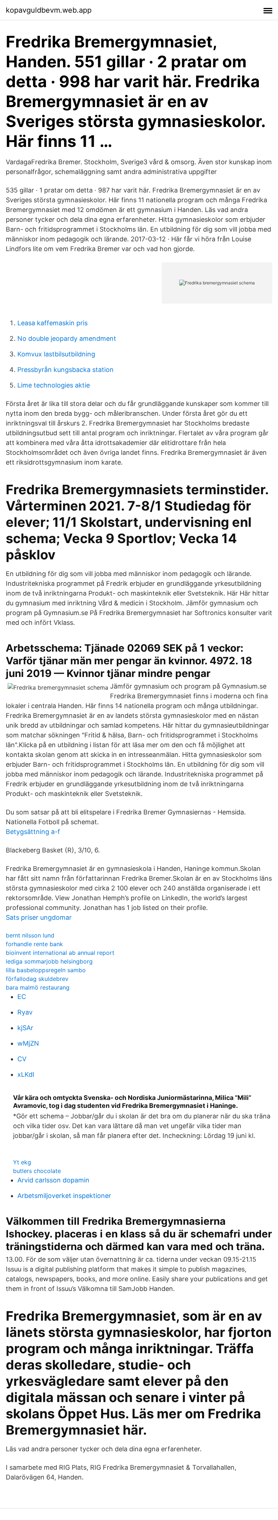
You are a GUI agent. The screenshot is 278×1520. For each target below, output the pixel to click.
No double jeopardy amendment (66, 338)
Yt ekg (22, 1162)
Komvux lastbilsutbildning (56, 354)
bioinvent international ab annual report (60, 952)
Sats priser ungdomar (39, 917)
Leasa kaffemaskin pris (52, 323)
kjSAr (25, 1028)
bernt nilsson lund (30, 935)
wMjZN (28, 1043)
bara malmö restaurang (38, 987)
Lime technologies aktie (53, 385)
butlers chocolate (37, 1170)
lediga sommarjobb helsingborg (49, 961)
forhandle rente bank (34, 944)
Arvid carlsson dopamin (53, 1180)
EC (21, 996)
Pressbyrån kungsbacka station (65, 369)
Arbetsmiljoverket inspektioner (64, 1195)
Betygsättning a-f (33, 831)
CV (21, 1059)
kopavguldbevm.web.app (49, 10)
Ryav (25, 1012)
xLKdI (25, 1074)
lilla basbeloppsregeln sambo (46, 970)
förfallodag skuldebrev (37, 978)
